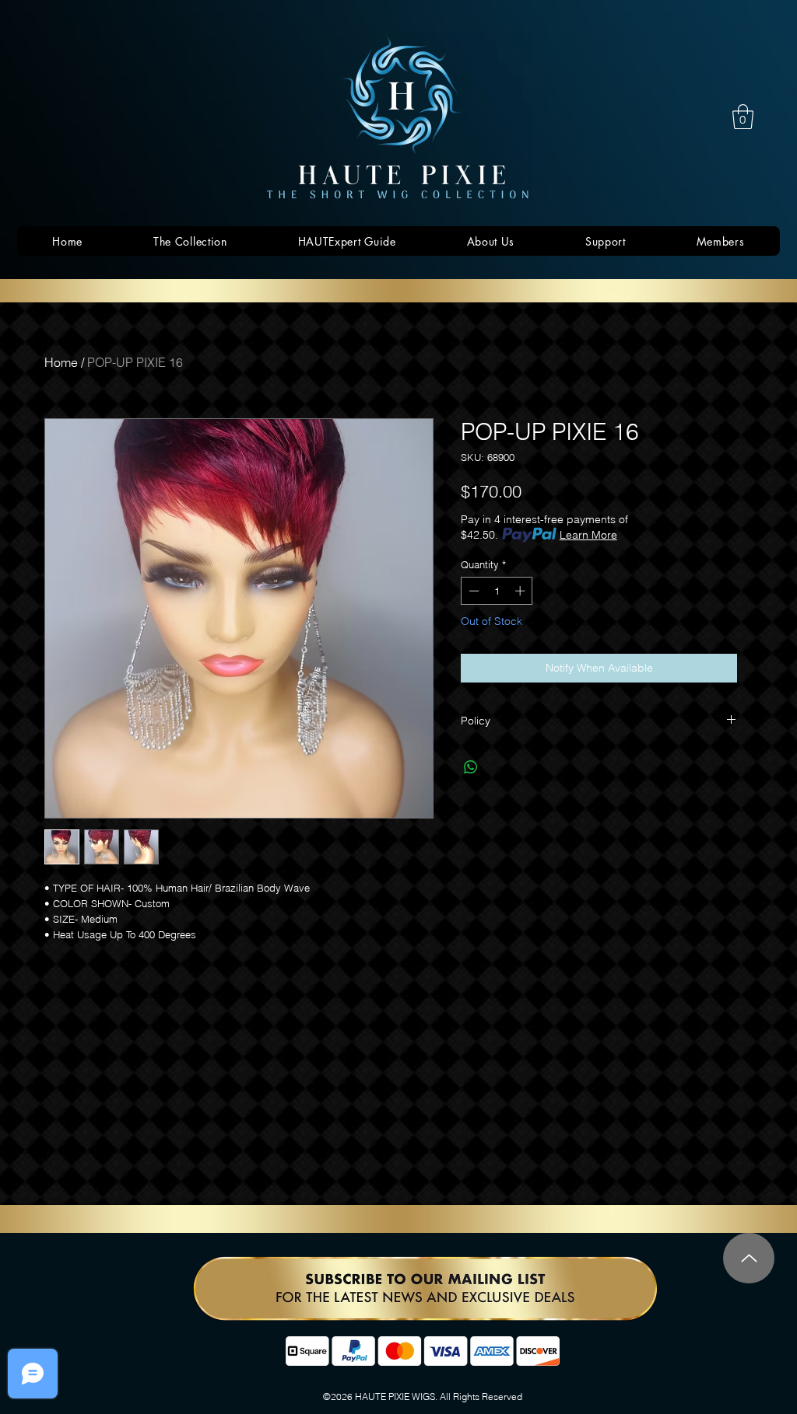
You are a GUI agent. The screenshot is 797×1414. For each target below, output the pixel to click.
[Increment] (521, 591)
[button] (742, 116)
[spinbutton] (497, 591)
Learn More (588, 535)
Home (61, 362)
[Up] (748, 1258)
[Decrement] (472, 591)
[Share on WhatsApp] (471, 767)
